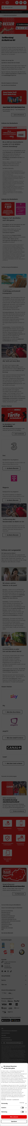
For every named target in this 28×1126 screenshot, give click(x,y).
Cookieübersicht (15, 1099)
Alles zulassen (14, 1117)
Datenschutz (3, 1099)
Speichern (14, 1121)
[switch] (22, 1107)
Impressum (9, 1099)
